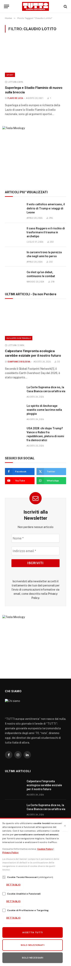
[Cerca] (65, 6)
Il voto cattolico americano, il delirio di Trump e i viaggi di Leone (46, 208)
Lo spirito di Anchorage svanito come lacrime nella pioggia (44, 409)
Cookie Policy (45, 849)
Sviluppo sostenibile (19, 338)
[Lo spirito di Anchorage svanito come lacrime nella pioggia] (14, 410)
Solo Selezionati (32, 945)
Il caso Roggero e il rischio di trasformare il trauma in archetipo (46, 232)
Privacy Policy (10, 852)
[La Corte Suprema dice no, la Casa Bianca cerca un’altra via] (14, 392)
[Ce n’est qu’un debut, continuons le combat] (14, 276)
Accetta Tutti (32, 932)
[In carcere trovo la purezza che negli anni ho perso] (14, 257)
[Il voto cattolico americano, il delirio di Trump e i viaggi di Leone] (14, 209)
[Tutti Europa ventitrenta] (35, 6)
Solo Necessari (32, 957)
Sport (10, 75)
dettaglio (13, 884)
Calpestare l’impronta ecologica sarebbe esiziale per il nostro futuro (44, 785)
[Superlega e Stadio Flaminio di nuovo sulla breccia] (35, 58)
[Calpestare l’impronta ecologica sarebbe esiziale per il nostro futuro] (35, 322)
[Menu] (6, 6)
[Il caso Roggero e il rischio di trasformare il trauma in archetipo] (14, 233)
